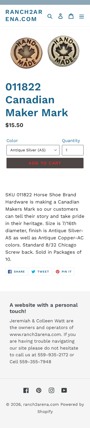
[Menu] (81, 16)
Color (12, 140)
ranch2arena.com (24, 15)
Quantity (71, 140)
